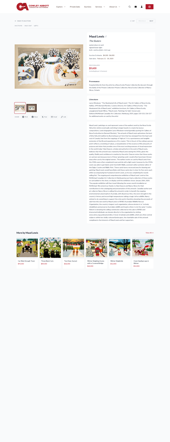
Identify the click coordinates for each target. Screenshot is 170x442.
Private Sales (75, 7)
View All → (149, 233)
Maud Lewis (96, 36)
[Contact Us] (136, 7)
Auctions (87, 7)
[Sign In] (142, 7)
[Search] (130, 7)
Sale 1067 (28, 26)
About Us (113, 7)
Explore (59, 7)
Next (151, 21)
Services (98, 7)
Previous (142, 21)
